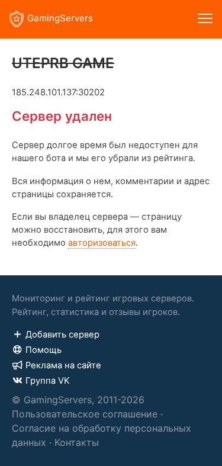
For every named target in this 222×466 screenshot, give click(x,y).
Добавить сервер (62, 334)
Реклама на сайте (63, 365)
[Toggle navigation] (205, 19)
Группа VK (47, 380)
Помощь (43, 350)
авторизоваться (102, 242)
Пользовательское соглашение (84, 414)
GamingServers (60, 18)
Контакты (76, 442)
